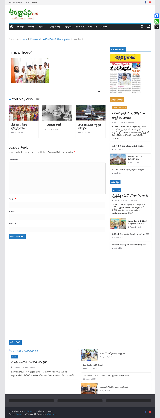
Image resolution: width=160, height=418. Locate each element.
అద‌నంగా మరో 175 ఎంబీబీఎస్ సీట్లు (135, 157)
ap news (14, 357)
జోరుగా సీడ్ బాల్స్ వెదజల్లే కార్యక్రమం (112, 353)
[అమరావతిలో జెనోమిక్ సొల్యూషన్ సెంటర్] (89, 388)
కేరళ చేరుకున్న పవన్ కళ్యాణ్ (93, 365)
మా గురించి (80, 27)
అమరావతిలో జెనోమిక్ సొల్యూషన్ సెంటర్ (114, 387)
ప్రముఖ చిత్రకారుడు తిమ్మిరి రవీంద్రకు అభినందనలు (137, 222)
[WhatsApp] (157, 21)
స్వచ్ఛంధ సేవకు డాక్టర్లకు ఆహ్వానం (89, 126)
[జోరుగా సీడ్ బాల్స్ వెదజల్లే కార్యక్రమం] (89, 355)
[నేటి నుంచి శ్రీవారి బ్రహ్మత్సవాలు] (23, 106)
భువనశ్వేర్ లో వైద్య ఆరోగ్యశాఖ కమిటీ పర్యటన (128, 146)
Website (12, 223)
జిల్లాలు (41, 27)
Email (12, 211)
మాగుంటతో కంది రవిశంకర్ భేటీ (29, 362)
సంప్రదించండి (92, 27)
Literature (116, 190)
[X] (157, 27)
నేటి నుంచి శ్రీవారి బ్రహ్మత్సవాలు (19, 126)
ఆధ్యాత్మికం (68, 27)
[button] (45, 27)
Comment (14, 159)
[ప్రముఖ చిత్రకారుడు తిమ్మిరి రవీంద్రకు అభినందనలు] (118, 224)
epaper (104, 27)
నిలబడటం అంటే (53, 124)
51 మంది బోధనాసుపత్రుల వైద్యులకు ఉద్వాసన (128, 169)
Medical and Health (119, 108)
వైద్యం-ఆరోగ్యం (55, 27)
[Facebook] (157, 16)
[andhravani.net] (12, 27)
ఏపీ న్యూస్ (20, 27)
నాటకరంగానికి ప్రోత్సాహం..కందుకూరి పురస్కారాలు (129, 244)
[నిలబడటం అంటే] (57, 106)
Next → (102, 91)
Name (12, 198)
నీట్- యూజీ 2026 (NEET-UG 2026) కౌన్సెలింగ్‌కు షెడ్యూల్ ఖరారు (106, 375)
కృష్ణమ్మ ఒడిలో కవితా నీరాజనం (130, 195)
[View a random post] (148, 27)
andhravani (130, 123)
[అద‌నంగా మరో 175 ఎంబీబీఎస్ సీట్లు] (118, 159)
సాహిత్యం (31, 27)
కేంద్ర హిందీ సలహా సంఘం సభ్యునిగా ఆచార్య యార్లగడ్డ (130, 234)
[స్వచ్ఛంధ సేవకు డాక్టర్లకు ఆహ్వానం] (91, 106)
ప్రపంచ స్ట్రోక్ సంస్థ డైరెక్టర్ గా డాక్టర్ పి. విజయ (128, 115)
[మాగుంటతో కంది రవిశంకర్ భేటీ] (44, 351)
